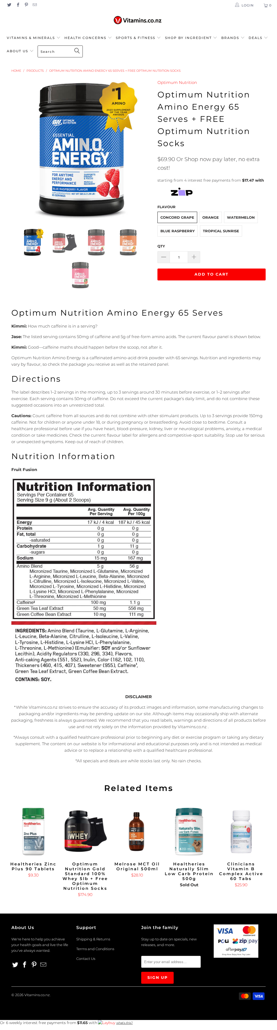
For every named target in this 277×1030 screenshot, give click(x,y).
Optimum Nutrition (177, 82)
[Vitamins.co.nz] (138, 20)
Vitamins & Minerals (31, 38)
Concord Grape (177, 217)
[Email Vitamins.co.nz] (34, 5)
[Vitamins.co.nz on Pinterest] (26, 5)
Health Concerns (86, 38)
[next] (144, 149)
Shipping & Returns (93, 939)
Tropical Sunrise (221, 231)
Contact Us (85, 958)
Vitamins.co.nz (37, 995)
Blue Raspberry (177, 231)
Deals (256, 38)
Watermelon (241, 217)
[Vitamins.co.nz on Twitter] (9, 5)
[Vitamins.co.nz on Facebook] (17, 5)
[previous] (19, 149)
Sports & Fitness (135, 38)
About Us (18, 51)
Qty (161, 246)
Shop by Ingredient (188, 38)
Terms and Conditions (95, 949)
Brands (230, 38)
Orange (210, 217)
